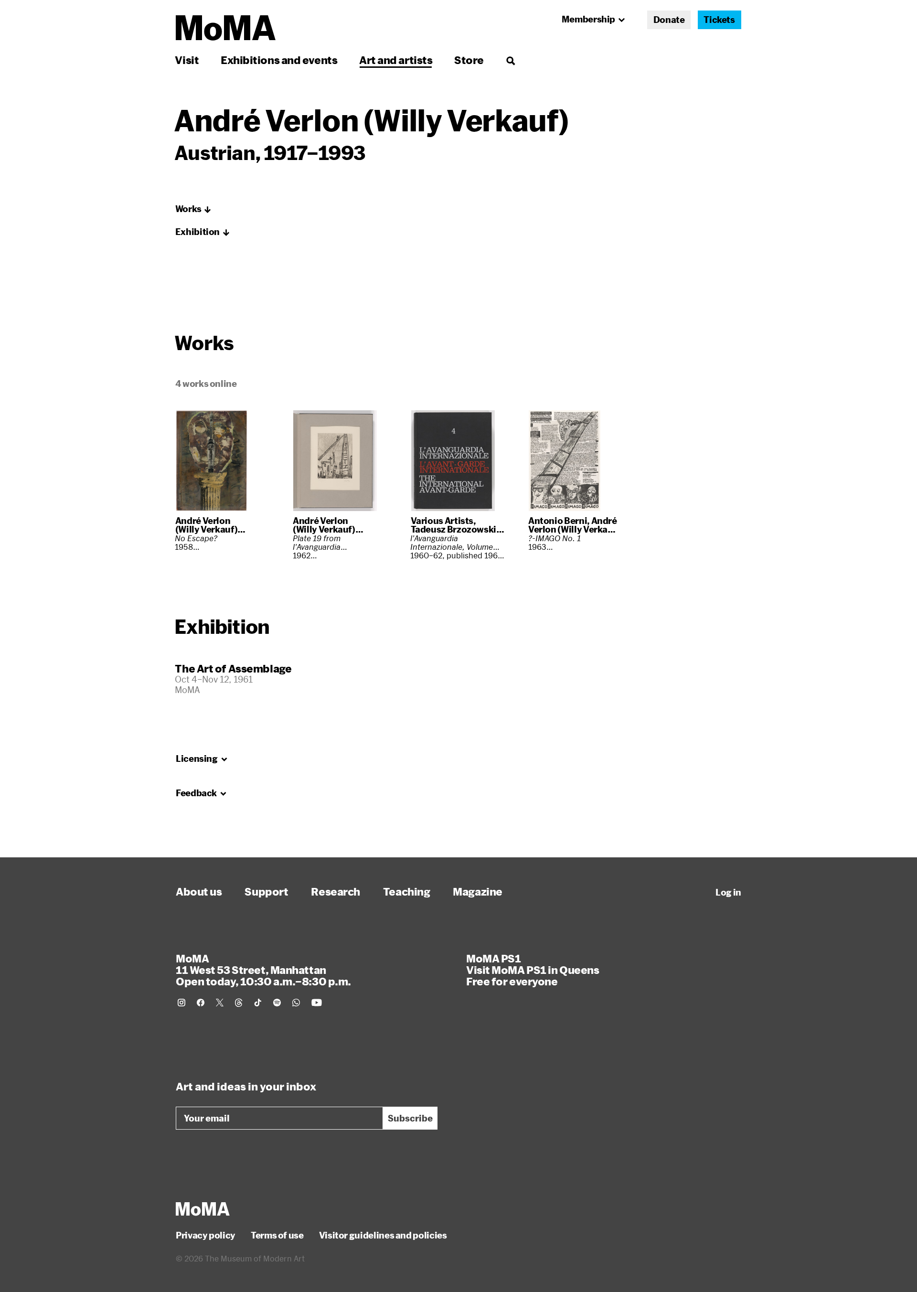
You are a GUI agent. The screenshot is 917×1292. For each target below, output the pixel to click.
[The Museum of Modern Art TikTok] (257, 1002)
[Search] (510, 60)
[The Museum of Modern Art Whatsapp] (296, 1002)
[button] (193, 209)
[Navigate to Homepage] (225, 27)
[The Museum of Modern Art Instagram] (181, 1002)
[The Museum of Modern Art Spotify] (277, 1002)
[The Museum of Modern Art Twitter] (219, 1002)
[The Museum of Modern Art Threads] (238, 1002)
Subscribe (410, 1118)
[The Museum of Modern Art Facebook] (200, 1002)
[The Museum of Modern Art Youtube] (317, 1002)
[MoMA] (203, 1208)
